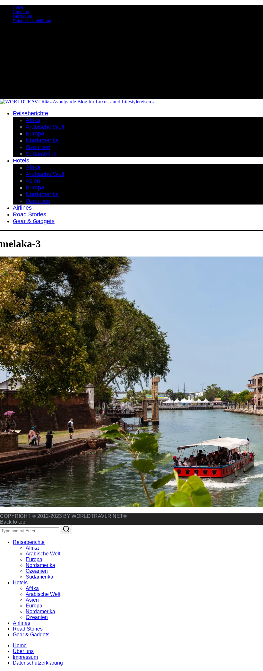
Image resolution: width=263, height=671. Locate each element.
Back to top (12, 522)
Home (18, 7)
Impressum (22, 16)
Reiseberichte (29, 542)
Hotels (20, 582)
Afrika (32, 548)
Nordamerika (40, 565)
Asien (32, 600)
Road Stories (28, 629)
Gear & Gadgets (31, 634)
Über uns (21, 12)
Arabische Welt (43, 553)
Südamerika (39, 577)
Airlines (21, 623)
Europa (34, 559)
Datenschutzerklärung (32, 21)
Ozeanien (37, 571)
